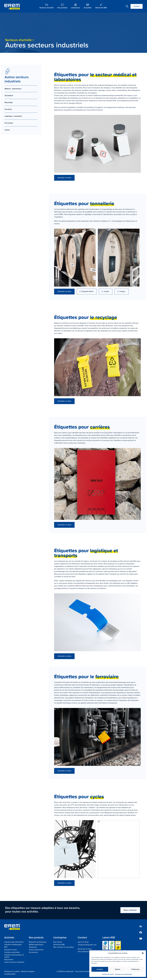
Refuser (117, 969)
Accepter (100, 969)
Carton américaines (36, 950)
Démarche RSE (59, 944)
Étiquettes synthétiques (38, 942)
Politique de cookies (108, 974)
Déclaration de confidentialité (123, 974)
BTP (5, 947)
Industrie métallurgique (13, 944)
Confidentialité (9, 974)
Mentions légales (27, 971)
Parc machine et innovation (63, 947)
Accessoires (33, 952)
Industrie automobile (12, 952)
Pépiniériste (8, 959)
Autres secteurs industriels (14, 962)
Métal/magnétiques (36, 944)
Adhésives (33, 947)
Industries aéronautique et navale (14, 956)
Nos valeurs (57, 942)
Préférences (135, 969)
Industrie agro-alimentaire (14, 942)
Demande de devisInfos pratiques (85, 950)
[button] (143, 953)
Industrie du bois (10, 950)
